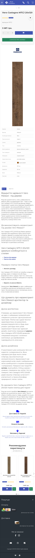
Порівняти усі (18, 451)
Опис (3, 188)
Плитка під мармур (10, 257)
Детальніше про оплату (27, 512)
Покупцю (5, 500)
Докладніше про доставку (27, 525)
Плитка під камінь (10, 259)
